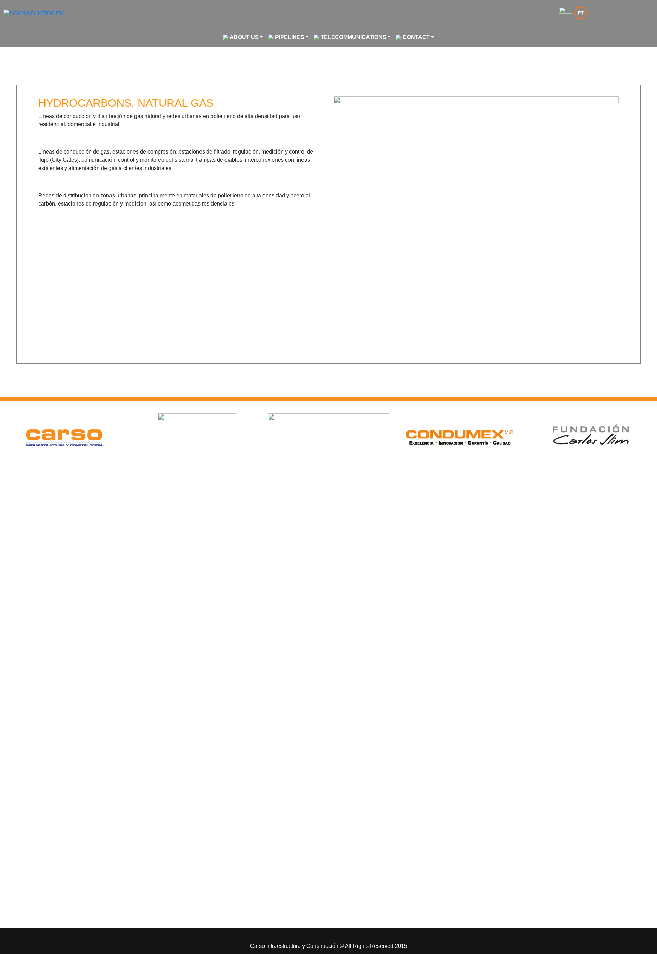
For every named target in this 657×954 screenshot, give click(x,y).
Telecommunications (352, 37)
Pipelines (289, 37)
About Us (244, 37)
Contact (415, 37)
